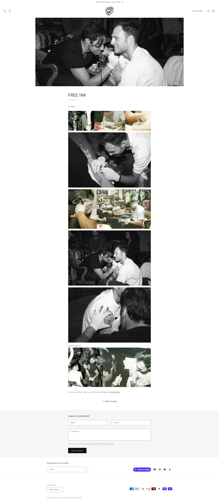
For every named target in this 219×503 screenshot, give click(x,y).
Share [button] (73, 107)
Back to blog (111, 401)
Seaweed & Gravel (56, 498)
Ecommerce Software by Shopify (72, 498)
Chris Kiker (115, 392)
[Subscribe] (85, 469)
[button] (4, 11)
